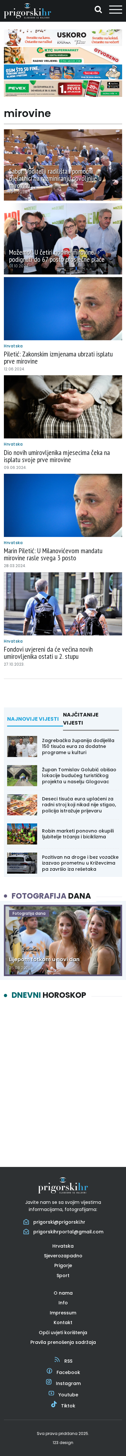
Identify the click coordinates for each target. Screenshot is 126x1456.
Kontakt (63, 1322)
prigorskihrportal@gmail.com (68, 1232)
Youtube (68, 1395)
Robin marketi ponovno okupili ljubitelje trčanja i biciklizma (78, 834)
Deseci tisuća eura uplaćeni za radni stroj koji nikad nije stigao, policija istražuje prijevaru (79, 805)
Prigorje (63, 1265)
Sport (63, 1275)
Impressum (63, 1313)
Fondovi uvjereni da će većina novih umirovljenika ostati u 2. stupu (48, 653)
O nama (63, 1293)
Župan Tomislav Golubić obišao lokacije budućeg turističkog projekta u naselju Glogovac (79, 775)
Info (63, 1302)
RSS (68, 1361)
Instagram (68, 1383)
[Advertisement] (63, 1078)
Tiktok (68, 1406)
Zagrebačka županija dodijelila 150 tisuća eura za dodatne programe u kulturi (78, 746)
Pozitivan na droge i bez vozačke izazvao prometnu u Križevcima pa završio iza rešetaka (80, 863)
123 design (63, 1442)
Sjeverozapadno (63, 1255)
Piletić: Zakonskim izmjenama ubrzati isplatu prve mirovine (58, 357)
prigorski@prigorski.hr (59, 1222)
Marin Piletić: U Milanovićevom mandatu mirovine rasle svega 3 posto (53, 554)
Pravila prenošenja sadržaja (63, 1342)
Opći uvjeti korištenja (63, 1332)
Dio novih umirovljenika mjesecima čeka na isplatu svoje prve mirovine (57, 456)
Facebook (68, 1372)
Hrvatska (63, 1246)
